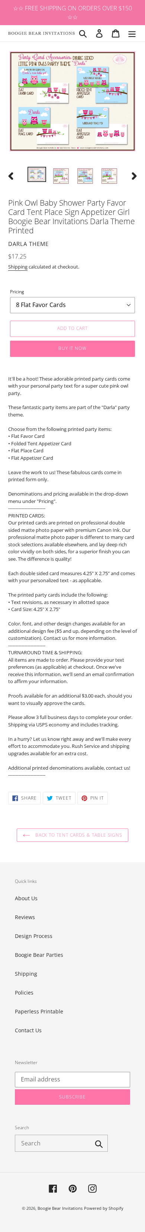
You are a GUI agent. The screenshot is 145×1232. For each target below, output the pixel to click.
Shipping (18, 266)
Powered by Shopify (103, 1208)
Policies (24, 992)
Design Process (33, 935)
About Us (26, 898)
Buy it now (72, 348)
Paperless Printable (39, 1011)
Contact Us (28, 1030)
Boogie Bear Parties (39, 954)
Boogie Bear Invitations (60, 1208)
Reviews (25, 917)
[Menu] (132, 33)
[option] (37, 175)
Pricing (17, 291)
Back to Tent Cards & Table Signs (78, 835)
